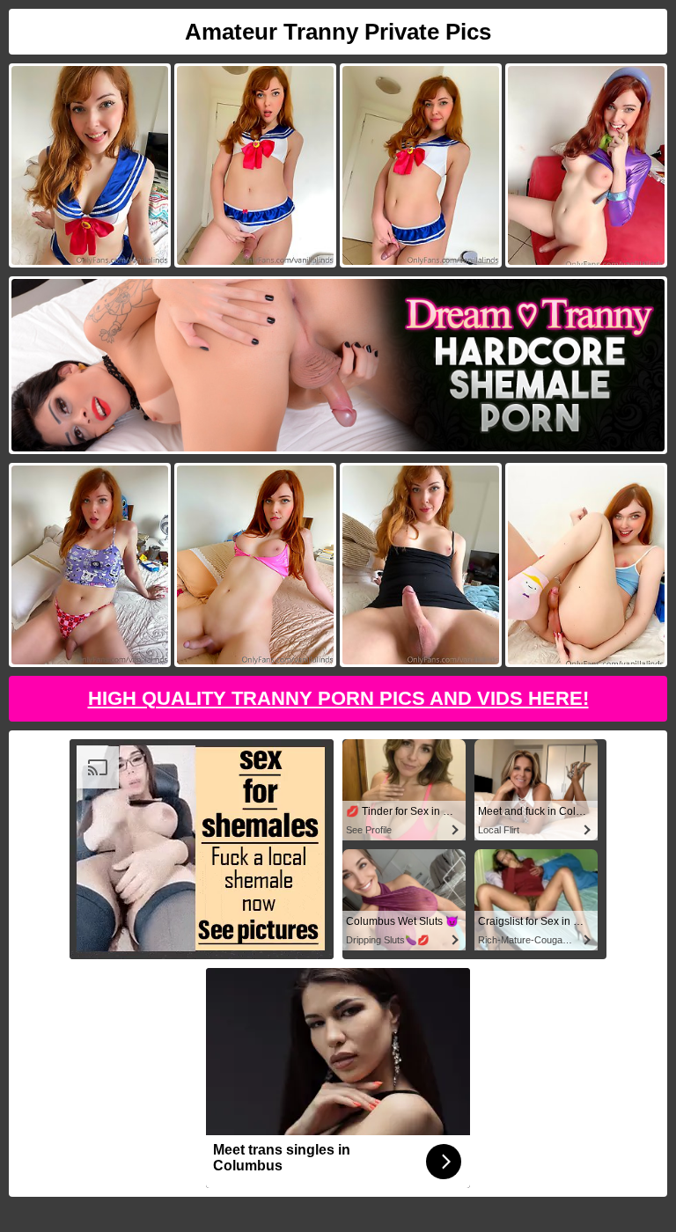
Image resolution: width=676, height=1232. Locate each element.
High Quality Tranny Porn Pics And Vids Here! (338, 698)
